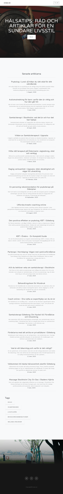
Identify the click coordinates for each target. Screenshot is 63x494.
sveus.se (7, 3)
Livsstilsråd (12, 412)
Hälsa (10, 402)
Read (31, 37)
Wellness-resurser (15, 421)
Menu (56, 3)
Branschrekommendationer (18, 417)
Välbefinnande (13, 407)
